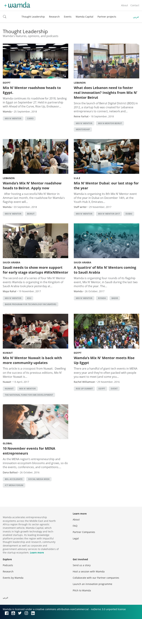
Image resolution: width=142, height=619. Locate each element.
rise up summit (84, 388)
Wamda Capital (84, 16)
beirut (30, 213)
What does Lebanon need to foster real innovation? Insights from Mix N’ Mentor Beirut (105, 92)
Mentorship (83, 129)
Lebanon (80, 82)
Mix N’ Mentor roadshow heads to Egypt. (32, 90)
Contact (134, 5)
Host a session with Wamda (89, 571)
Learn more (37, 552)
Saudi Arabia (11, 262)
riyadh (102, 298)
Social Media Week (39, 479)
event (114, 388)
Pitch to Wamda (82, 590)
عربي (136, 16)
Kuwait (8, 352)
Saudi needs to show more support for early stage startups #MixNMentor (35, 270)
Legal (76, 538)
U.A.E (77, 178)
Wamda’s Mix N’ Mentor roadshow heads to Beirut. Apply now (32, 185)
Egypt (6, 82)
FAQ (75, 525)
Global (7, 443)
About (124, 5)
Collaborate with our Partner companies (96, 577)
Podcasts (8, 565)
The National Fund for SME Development (29, 394)
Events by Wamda (13, 577)
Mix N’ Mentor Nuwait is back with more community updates (32, 360)
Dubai (129, 213)
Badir (115, 298)
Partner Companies (84, 532)
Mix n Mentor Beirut (110, 123)
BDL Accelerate (14, 479)
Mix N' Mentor (13, 118)
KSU (29, 298)
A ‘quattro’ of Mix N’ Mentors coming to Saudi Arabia (105, 270)
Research (54, 16)
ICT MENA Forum (14, 485)
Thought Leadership (33, 16)
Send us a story (82, 565)
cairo (30, 118)
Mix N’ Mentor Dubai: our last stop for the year (106, 185)
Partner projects (106, 16)
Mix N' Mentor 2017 (109, 213)
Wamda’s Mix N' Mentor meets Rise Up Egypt (104, 360)
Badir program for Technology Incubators (30, 304)
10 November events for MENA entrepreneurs (29, 451)
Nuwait (9, 388)
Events (68, 16)
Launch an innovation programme (92, 584)
